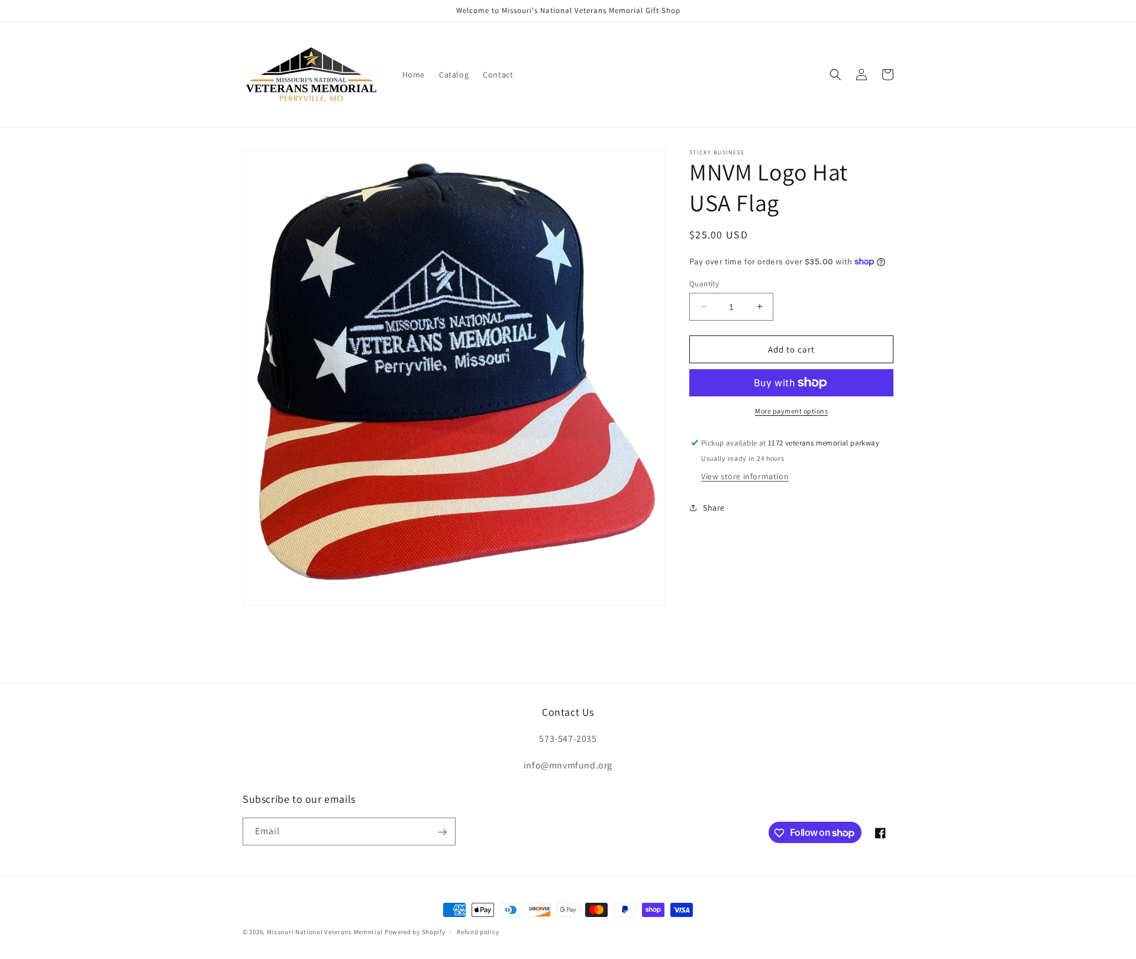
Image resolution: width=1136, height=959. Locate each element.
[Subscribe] (442, 832)
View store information (745, 475)
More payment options (791, 410)
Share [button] (714, 507)
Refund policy (478, 931)
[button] (835, 75)
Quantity (704, 283)
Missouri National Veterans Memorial (325, 932)
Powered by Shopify (415, 932)
